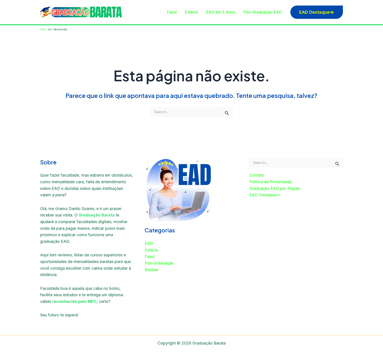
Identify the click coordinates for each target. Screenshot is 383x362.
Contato (256, 175)
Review (151, 269)
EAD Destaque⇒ (264, 195)
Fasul (172, 12)
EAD (149, 243)
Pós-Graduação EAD (262, 12)
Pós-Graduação (159, 263)
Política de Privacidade (270, 181)
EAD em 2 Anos (220, 12)
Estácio (191, 12)
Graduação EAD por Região (274, 188)
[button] (316, 12)
